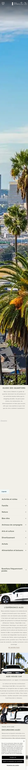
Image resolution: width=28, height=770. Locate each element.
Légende (3, 491)
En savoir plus (14, 647)
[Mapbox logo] (3, 421)
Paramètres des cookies (13, 765)
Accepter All (13, 757)
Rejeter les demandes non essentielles (13, 761)
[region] (14, 456)
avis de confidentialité (17, 753)
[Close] (24, 741)
